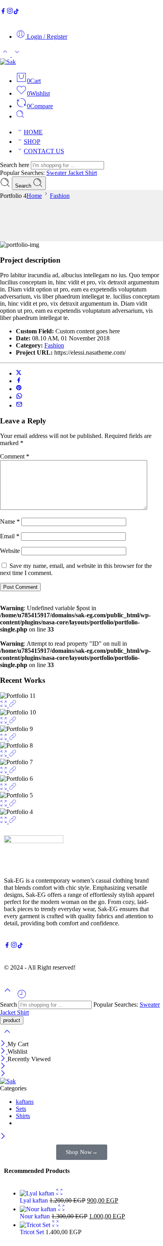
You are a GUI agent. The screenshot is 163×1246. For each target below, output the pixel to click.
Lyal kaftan (34, 1200)
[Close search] (7, 1036)
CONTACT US (44, 151)
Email (9, 536)
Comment (14, 456)
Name (10, 521)
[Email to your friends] (19, 405)
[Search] (20, 116)
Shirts (23, 1116)
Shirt (91, 172)
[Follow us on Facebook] (3, 12)
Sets (21, 1108)
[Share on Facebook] (19, 381)
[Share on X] (19, 373)
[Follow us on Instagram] (9, 12)
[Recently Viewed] (22, 997)
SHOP (32, 141)
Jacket (76, 172)
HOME (33, 132)
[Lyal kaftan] (38, 1193)
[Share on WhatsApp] (19, 397)
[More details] (13, 705)
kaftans (25, 1101)
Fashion (60, 195)
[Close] (4, 1044)
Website (10, 550)
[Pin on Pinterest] (19, 388)
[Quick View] (59, 1193)
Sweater (57, 172)
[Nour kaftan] (39, 1209)
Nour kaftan (35, 1216)
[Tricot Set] (36, 1225)
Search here (15, 165)
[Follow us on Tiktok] (16, 12)
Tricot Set (32, 1232)
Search (24, 186)
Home (34, 195)
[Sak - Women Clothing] (8, 61)
